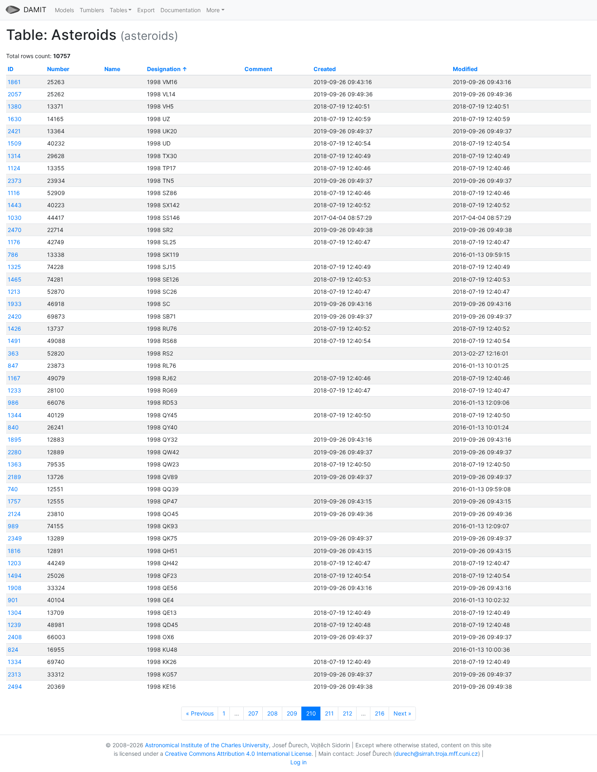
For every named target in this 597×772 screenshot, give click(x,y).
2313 (14, 674)
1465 (15, 279)
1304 (15, 612)
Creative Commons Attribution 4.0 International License (238, 753)
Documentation (180, 10)
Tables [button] (118, 10)
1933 (15, 303)
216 (380, 713)
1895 (15, 439)
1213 (14, 291)
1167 (14, 378)
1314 (14, 155)
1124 (14, 168)
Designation (164, 68)
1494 (15, 575)
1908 (15, 587)
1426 (14, 328)
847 (13, 365)
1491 (14, 340)
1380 (15, 106)
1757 (14, 501)
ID (10, 68)
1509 (15, 143)
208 (272, 713)
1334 (15, 661)
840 (13, 427)
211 (329, 713)
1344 (15, 415)
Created (325, 68)
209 (292, 713)
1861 (14, 81)
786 (13, 254)
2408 (15, 636)
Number (58, 68)
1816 (14, 550)
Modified (465, 68)
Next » (402, 713)
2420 (15, 316)
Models (64, 10)
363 (13, 353)
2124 (14, 513)
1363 (15, 464)
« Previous (200, 713)
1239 (14, 624)
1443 (15, 205)
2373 (15, 180)
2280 (15, 452)
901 (13, 599)
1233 (14, 390)
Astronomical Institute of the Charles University (207, 745)
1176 (14, 242)
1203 (14, 562)
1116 (14, 192)
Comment (258, 68)
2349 (15, 538)
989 (13, 526)
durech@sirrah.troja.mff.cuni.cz (436, 753)
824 (13, 649)
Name (112, 68)
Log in (298, 762)
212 (347, 713)
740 (13, 489)
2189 (14, 476)
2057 (15, 94)
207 (253, 713)
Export (146, 10)
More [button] (213, 10)
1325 (14, 266)
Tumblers (92, 10)
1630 (15, 118)
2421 (14, 131)
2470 (15, 229)
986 (13, 402)
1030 (15, 217)
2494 (15, 686)
